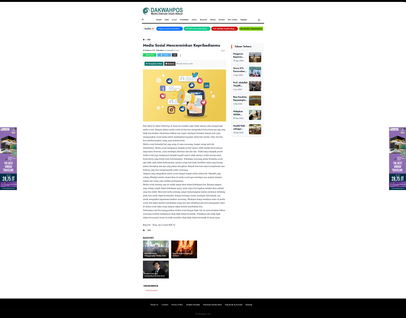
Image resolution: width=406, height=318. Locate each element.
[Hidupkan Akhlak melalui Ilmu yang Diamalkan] (255, 115)
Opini (167, 20)
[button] (259, 20)
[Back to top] (401, 313)
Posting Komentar (152, 290)
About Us (154, 304)
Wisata (213, 20)
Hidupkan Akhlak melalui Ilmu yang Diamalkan (239, 113)
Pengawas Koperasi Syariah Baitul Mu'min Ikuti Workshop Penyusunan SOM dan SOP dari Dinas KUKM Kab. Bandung (170, 29)
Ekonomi (203, 20)
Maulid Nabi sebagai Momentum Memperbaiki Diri (239, 127)
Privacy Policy (177, 304)
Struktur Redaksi (193, 304)
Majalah (243, 20)
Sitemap (249, 304)
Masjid (158, 20)
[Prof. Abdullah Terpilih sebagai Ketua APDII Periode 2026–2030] (255, 86)
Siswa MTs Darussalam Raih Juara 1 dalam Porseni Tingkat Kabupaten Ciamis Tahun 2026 (197, 29)
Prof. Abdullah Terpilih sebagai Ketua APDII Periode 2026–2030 (225, 29)
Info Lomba (232, 20)
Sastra (194, 20)
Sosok (174, 20)
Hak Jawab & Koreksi (233, 304)
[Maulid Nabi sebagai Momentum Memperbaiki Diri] (255, 129)
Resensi (222, 20)
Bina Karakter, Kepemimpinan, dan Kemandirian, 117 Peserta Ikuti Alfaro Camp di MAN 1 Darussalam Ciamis (252, 29)
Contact (164, 304)
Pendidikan (184, 20)
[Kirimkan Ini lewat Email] (174, 55)
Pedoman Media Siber (212, 304)
